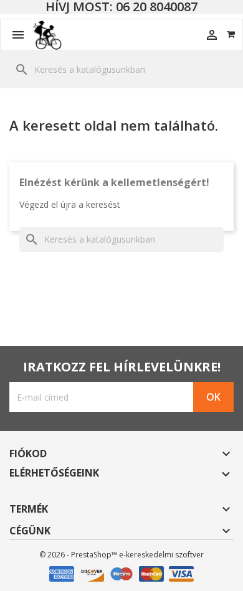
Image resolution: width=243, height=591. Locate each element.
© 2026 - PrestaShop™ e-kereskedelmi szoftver (121, 554)
